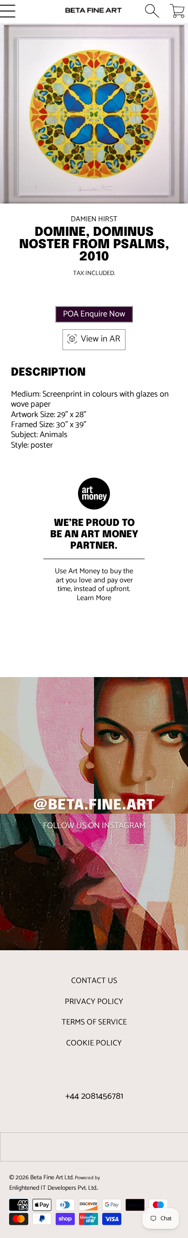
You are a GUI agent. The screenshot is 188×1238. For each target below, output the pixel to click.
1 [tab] (94, 186)
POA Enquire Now (94, 314)
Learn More (94, 598)
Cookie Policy (94, 1043)
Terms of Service (94, 1022)
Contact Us (94, 980)
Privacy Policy (94, 1001)
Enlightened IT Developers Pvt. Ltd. (53, 1188)
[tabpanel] (94, 117)
